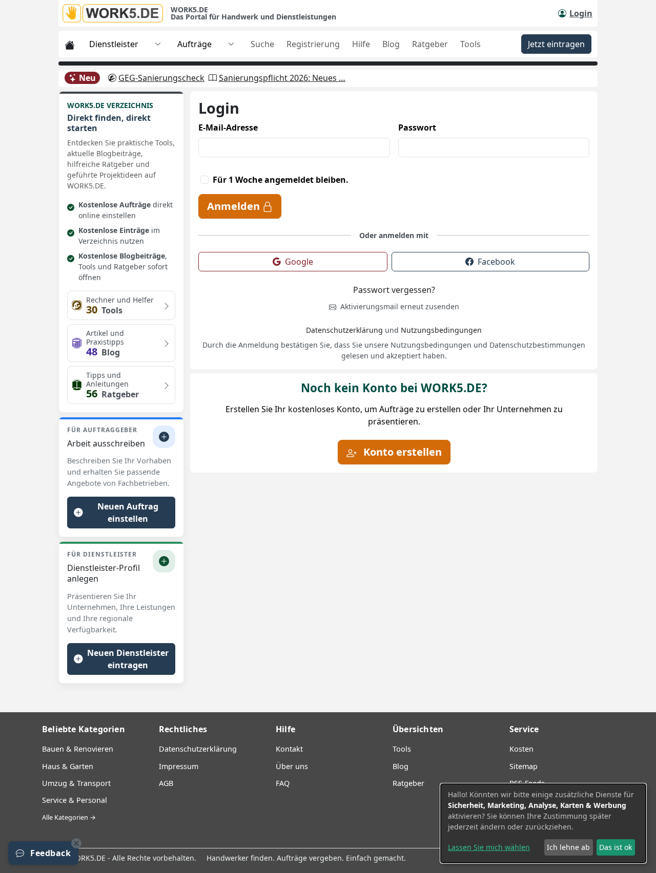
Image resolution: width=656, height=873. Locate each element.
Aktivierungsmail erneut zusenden (398, 306)
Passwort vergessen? (394, 289)
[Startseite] (117, 13)
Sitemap (523, 766)
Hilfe (361, 44)
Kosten (521, 749)
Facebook (496, 261)
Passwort (417, 127)
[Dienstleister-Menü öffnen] (158, 44)
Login (580, 13)
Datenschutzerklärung (344, 330)
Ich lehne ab (568, 847)
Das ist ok (615, 847)
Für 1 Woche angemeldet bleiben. (280, 179)
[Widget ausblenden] (76, 843)
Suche (262, 44)
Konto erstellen (401, 452)
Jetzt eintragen (556, 44)
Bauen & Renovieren (77, 749)
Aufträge (194, 44)
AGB (166, 783)
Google (299, 261)
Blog (391, 44)
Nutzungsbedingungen (441, 330)
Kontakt (289, 749)
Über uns (292, 766)
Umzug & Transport (76, 783)
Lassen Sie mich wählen (489, 847)
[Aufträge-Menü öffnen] (231, 44)
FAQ (283, 783)
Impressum (178, 766)
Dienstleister (113, 44)
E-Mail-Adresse (228, 127)
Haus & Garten (67, 766)
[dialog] (543, 823)
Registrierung (313, 44)
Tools (470, 44)
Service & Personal (74, 800)
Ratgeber (430, 44)
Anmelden (234, 206)
